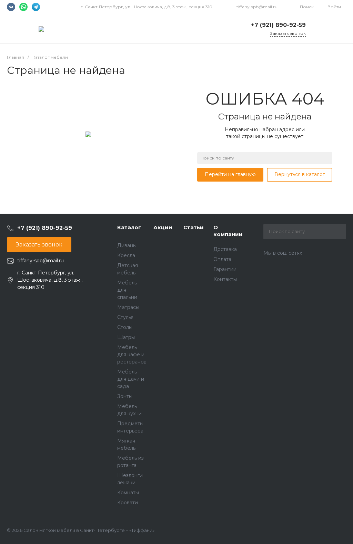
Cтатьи (193, 227)
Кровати (127, 502)
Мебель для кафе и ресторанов (132, 354)
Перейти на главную (230, 174)
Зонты (124, 396)
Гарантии (224, 269)
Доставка (225, 249)
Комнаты (128, 492)
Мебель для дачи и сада (130, 379)
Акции (162, 227)
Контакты (225, 279)
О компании (228, 230)
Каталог (129, 227)
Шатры (126, 337)
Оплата (222, 259)
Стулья (125, 317)
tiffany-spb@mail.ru (257, 6)
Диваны (127, 245)
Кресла (126, 255)
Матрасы (128, 307)
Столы (124, 327)
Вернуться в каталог (299, 174)
